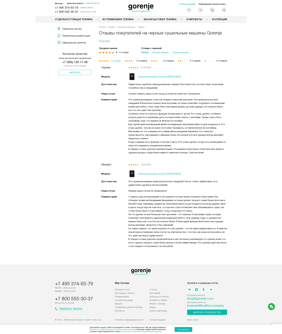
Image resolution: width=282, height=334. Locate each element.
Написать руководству (207, 312)
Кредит (118, 304)
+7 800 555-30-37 (66, 11)
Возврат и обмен (158, 300)
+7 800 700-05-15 (92, 3)
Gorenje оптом (122, 289)
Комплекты (194, 19)
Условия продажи (124, 300)
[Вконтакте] (189, 289)
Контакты (120, 311)
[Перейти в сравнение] (201, 10)
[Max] (196, 289)
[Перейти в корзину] (212, 10)
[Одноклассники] (203, 289)
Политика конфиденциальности (129, 320)
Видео (153, 307)
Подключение (122, 296)
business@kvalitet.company (205, 305)
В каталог (104, 41)
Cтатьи (153, 289)
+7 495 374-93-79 (66, 7)
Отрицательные (180, 52)
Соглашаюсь (183, 329)
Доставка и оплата (124, 293)
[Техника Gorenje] (141, 8)
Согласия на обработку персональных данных (141, 331)
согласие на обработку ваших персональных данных (112, 329)
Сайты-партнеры (158, 311)
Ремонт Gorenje (157, 304)
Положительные (160, 52)
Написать (74, 72)
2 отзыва (115, 61)
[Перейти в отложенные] (189, 10)
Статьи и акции (187, 4)
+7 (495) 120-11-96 (75, 62)
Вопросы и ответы (159, 296)
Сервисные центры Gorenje (129, 307)
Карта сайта (192, 320)
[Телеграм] (210, 289)
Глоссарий (155, 293)
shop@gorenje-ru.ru (200, 298)
